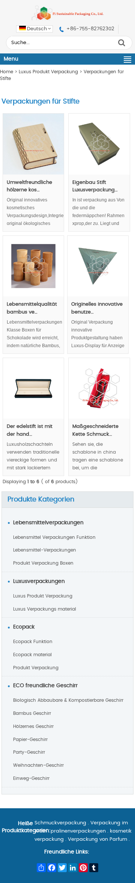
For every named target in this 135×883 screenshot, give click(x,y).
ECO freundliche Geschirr (45, 685)
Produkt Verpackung (35, 668)
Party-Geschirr (29, 752)
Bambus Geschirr (32, 713)
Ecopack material (32, 654)
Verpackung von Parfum (97, 839)
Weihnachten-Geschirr (38, 765)
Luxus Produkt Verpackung (48, 72)
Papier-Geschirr (30, 739)
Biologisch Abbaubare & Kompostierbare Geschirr (68, 700)
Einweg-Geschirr (31, 778)
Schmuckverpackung (60, 823)
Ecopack (23, 627)
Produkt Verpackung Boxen (43, 563)
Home (6, 72)
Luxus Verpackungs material (44, 609)
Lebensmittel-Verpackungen (44, 550)
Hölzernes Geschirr (33, 726)
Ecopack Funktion (32, 641)
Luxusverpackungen (39, 581)
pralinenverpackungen (78, 831)
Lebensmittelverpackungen (48, 522)
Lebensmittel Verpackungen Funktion (54, 537)
